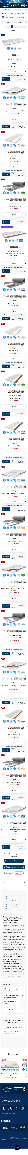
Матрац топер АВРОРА (14, 446)
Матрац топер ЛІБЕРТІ (14, 398)
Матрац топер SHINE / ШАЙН (14, 541)
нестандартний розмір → (17, 75)
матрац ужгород (13, 900)
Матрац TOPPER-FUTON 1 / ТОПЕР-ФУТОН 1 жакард (14, 62)
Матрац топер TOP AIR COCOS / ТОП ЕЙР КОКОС (14, 686)
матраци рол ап (19, 902)
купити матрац (14, 906)
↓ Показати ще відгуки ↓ (14, 867)
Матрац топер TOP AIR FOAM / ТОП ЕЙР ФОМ (14, 493)
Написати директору (4, 1138)
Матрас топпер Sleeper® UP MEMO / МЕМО (10, 1074)
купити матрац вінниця (12, 896)
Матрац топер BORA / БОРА (14, 303)
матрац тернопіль (7, 904)
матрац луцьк (10, 902)
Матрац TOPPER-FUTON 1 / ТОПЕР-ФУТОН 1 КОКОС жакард (14, 254)
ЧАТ (17, 1109)
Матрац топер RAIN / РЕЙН (14, 638)
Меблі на (5, 1126)
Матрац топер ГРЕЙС (14, 350)
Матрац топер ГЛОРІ (14, 734)
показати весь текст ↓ (14, 976)
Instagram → (19, 873)
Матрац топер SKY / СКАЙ (14, 782)
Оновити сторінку (14, 1143)
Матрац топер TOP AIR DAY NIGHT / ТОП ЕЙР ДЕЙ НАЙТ (14, 830)
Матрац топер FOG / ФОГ (14, 206)
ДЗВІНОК (23, 1109)
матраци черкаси (7, 908)
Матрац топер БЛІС (14, 158)
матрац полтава (17, 904)
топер (20, 906)
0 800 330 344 (18, 6)
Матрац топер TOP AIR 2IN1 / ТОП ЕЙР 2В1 (14, 111)
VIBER (3, 1109)
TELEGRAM (10, 1109)
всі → (18, 1054)
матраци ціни (6, 906)
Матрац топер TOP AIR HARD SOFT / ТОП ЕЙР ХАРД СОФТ (14, 589)
